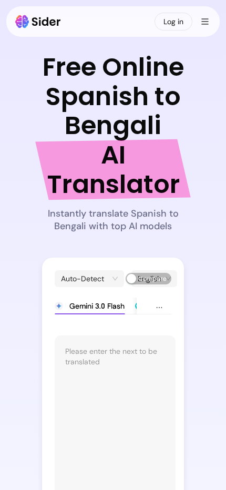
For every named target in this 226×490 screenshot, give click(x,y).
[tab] (90, 306)
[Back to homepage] (38, 21)
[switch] (148, 278)
